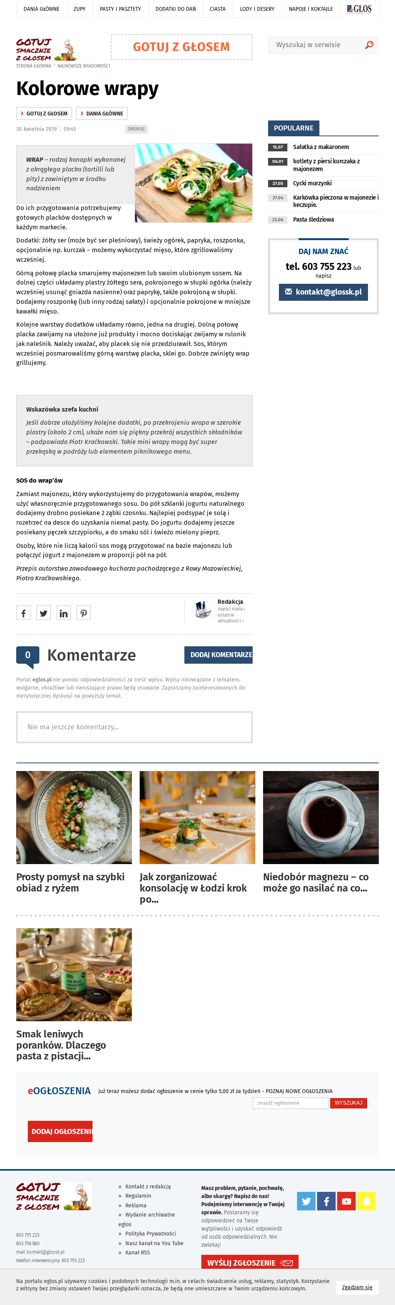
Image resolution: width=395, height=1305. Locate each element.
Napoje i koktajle (311, 9)
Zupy (80, 9)
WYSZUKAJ (349, 1103)
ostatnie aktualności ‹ (231, 618)
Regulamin (138, 1196)
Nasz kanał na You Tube (154, 1243)
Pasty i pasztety (120, 9)
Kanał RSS (137, 1252)
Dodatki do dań (175, 9)
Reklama (136, 1205)
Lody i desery (257, 9)
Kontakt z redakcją (148, 1186)
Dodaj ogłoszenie (62, 1131)
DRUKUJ (138, 130)
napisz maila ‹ (231, 609)
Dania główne (41, 9)
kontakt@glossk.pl (328, 292)
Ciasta (218, 9)
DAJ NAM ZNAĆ (324, 251)
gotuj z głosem (44, 113)
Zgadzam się (360, 1287)
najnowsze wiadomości (83, 66)
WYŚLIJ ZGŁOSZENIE (241, 1263)
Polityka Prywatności (150, 1233)
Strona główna (33, 66)
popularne (294, 128)
